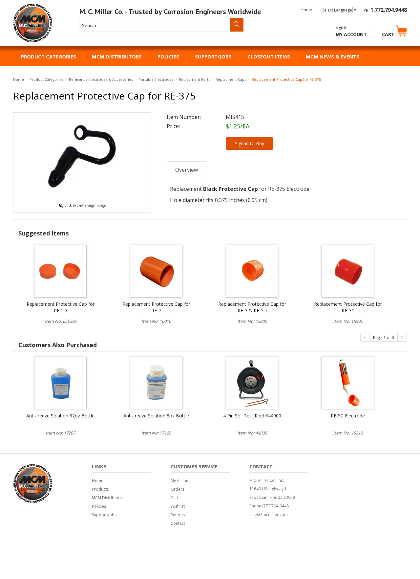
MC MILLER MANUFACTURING (33, 42)
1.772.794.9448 (388, 9)
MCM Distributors (117, 56)
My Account (351, 34)
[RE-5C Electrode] (348, 382)
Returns (178, 515)
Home (306, 9)
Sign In (341, 27)
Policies (168, 56)
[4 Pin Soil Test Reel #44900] (252, 382)
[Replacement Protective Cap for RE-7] (156, 270)
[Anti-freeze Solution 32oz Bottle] (60, 382)
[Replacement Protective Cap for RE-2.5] (60, 270)
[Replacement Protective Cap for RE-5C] (348, 270)
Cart (389, 34)
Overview (186, 169)
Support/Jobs (213, 56)
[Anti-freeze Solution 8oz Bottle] (156, 382)
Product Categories (48, 56)
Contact (178, 523)
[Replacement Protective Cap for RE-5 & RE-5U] (252, 270)
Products (100, 489)
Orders (177, 489)
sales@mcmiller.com (268, 514)
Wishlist (178, 506)
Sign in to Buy (249, 143)
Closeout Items (268, 56)
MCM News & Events (332, 56)
